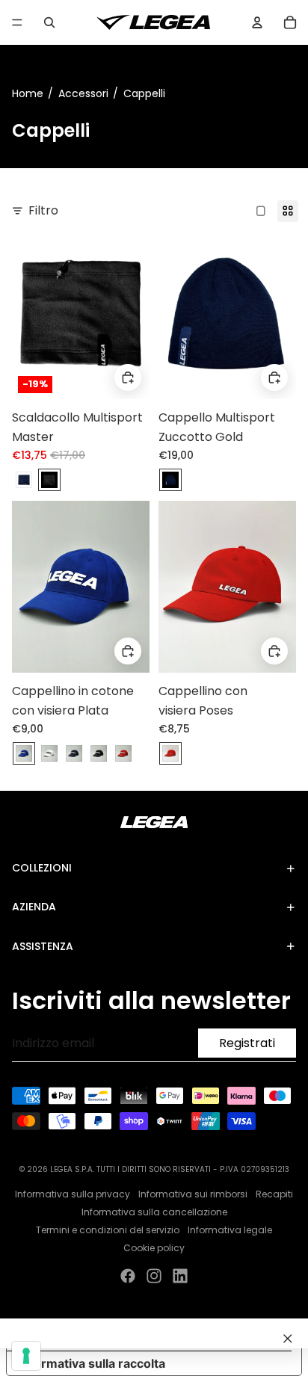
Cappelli (144, 93)
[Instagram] (154, 1276)
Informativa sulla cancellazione (154, 1212)
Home (27, 93)
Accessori (83, 93)
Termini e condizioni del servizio (107, 1230)
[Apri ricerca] (49, 22)
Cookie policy (154, 1247)
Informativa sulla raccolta (92, 1363)
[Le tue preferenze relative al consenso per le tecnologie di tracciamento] (26, 1356)
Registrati (247, 1043)
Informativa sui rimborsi (192, 1194)
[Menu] (17, 22)
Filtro (43, 210)
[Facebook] (128, 1276)
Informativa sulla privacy (72, 1194)
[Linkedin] (180, 1276)
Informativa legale (230, 1230)
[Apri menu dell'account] (257, 22)
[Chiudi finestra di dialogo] (287, 1338)
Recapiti (274, 1194)
